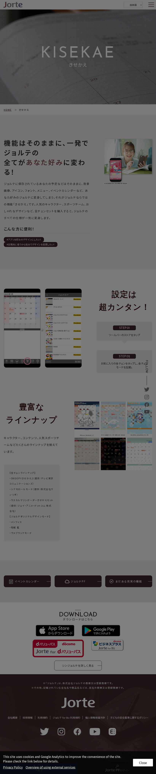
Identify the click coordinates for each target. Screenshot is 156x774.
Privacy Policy (13, 767)
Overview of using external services (50, 767)
